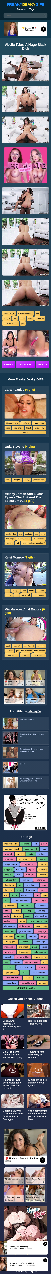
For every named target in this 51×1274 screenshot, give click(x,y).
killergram (41, 880)
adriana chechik (12, 849)
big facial (25, 423)
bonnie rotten (40, 957)
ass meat (9, 651)
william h (21, 936)
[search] (44, 15)
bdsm (16, 911)
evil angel (10, 539)
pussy (44, 844)
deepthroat (9, 885)
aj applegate (9, 926)
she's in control (27, 719)
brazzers (20, 869)
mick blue (41, 978)
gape (44, 885)
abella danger (9, 313)
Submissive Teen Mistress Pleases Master (31, 750)
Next (42, 364)
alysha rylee (11, 534)
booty (22, 318)
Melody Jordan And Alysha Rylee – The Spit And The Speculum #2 (24, 497)
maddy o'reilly (10, 844)
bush (30, 318)
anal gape (42, 911)
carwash (41, 591)
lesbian (43, 875)
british (25, 942)
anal (20, 534)
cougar (26, 880)
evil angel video (26, 859)
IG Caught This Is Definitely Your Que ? (37, 1083)
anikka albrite (26, 967)
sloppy (43, 859)
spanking (16, 962)
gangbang (10, 972)
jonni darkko (26, 905)
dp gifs (20, 854)
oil (20, 885)
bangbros (23, 952)
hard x (25, 432)
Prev (8, 364)
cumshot (42, 905)
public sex (9, 905)
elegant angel (11, 864)
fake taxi (32, 936)
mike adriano (39, 539)
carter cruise (39, 423)
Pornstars (21, 9)
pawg (34, 947)
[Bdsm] (10, 767)
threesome (30, 890)
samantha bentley (21, 900)
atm (43, 534)
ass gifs (7, 318)
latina (7, 911)
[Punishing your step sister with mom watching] (10, 782)
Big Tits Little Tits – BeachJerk (37, 1022)
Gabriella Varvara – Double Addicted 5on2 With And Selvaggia (13, 1115)
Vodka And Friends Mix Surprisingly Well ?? (12, 1025)
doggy (8, 595)
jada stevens (38, 480)
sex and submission (38, 921)
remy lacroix (31, 885)
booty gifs (10, 942)
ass (37, 313)
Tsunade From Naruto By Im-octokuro (36, 1055)
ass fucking (26, 895)
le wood (8, 854)
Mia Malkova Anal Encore (25, 611)
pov (22, 323)
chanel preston (32, 962)
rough (22, 921)
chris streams (25, 926)
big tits (31, 869)
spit (17, 543)
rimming (42, 983)
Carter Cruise (20, 389)
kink (6, 895)
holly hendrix (28, 864)
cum (8, 428)
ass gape (28, 911)
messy (43, 890)
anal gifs (28, 534)
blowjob (8, 957)
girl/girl (8, 875)
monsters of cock (11, 323)
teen (45, 895)
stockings (40, 942)
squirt (44, 947)
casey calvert (31, 849)
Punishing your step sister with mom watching (31, 779)
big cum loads (12, 423)
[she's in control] (10, 723)
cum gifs (30, 875)
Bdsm (22, 764)
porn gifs (11, 655)
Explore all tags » (26, 988)
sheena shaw (41, 916)
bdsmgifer (34, 711)
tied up (9, 967)
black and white (12, 978)
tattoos (43, 864)
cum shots (18, 428)
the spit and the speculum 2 (33, 543)
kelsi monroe (39, 595)
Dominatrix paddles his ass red (32, 735)
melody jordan (23, 539)
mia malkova (26, 651)
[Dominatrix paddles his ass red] (10, 738)
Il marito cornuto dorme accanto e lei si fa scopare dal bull (12, 1084)
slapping (43, 869)
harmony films (23, 957)
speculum (9, 543)
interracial (40, 318)
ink (24, 972)
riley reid (8, 890)
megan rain (9, 947)
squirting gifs (41, 926)
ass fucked (29, 646)
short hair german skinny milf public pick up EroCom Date (37, 1115)
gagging (8, 869)
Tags (31, 9)
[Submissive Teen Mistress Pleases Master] (10, 752)
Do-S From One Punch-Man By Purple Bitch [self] (12, 1055)
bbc (15, 318)
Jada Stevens (20, 446)
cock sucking (10, 983)
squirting (25, 844)
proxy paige (41, 931)
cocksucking (9, 921)
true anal (38, 655)
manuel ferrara (27, 983)
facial (28, 428)
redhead (42, 854)
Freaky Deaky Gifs (29, 1271)
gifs (16, 595)
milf (44, 962)
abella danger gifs (25, 313)
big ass (28, 916)
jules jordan (11, 880)
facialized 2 (39, 428)
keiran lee (8, 936)
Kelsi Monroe (20, 557)
